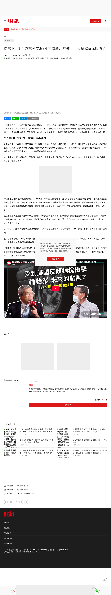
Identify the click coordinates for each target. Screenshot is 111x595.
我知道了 (55, 259)
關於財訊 (7, 523)
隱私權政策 (63, 251)
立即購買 (68, 405)
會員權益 (7, 528)
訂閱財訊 (95, 21)
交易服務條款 (8, 543)
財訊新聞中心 (26, 55)
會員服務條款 (8, 538)
